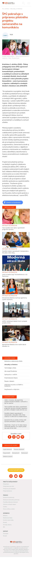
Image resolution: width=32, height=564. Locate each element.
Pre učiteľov (5, 9)
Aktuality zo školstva (16, 9)
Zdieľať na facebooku (13, 202)
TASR (11, 35)
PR (3, 382)
